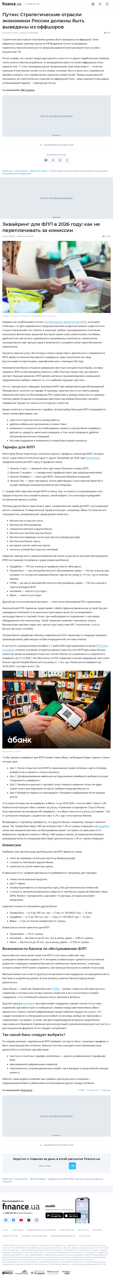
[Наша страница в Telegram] (5, 1220)
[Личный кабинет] (93, 4)
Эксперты (83, 1230)
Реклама (97, 1230)
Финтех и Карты (25, 236)
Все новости (21, 171)
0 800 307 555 (33, 4)
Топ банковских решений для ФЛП (65, 322)
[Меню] (107, 4)
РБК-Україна (28, 90)
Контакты (84, 1236)
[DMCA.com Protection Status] (7, 1275)
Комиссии (93, 1090)
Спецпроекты (10, 1236)
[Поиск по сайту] (100, 4)
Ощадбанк (103, 826)
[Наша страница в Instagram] (36, 1220)
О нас (5, 1230)
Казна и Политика (29, 33)
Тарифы (106, 1090)
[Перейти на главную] (11, 4)
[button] (72, 1165)
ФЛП (81, 1090)
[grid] (56, 681)
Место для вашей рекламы (56, 116)
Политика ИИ (66, 1230)
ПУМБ (55, 988)
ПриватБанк (93, 457)
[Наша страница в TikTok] (28, 1220)
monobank (29, 1003)
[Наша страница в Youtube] (21, 1220)
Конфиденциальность (63, 1236)
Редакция (17, 1230)
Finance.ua (7, 171)
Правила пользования (34, 1236)
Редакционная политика (41, 1230)
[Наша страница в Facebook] (13, 1220)
